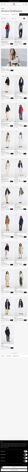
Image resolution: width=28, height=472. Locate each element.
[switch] (25, 455)
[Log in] (23, 4)
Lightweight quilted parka (5, 235)
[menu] (2, 4)
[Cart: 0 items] (26, 4)
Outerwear (8, 355)
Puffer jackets (5, 14)
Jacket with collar (17, 152)
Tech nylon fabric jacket (18, 235)
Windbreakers (23, 14)
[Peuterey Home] (14, 4)
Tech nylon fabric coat (18, 263)
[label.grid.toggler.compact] (24, 18)
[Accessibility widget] (1, 467)
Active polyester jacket (5, 96)
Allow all (14, 467)
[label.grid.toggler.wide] (26, 18)
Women (2, 355)
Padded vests (14, 14)
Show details (24, 464)
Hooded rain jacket (4, 42)
